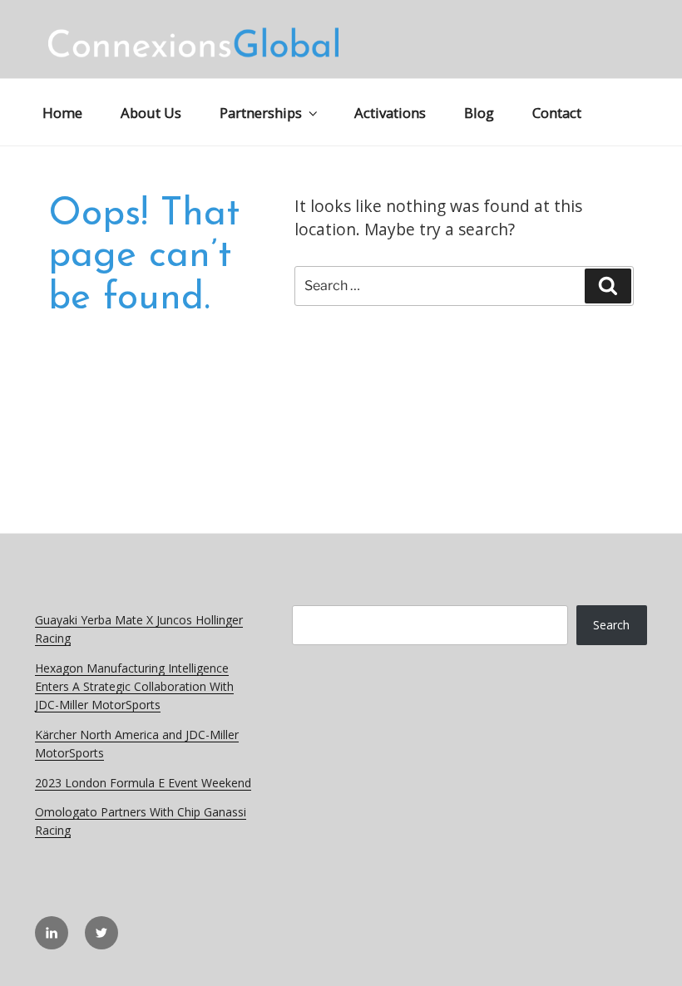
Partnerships (261, 112)
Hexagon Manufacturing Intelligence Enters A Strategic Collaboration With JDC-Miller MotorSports (134, 686)
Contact (556, 112)
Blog (479, 112)
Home (62, 112)
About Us (151, 112)
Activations (390, 112)
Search (611, 625)
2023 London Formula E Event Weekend (143, 783)
